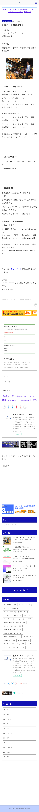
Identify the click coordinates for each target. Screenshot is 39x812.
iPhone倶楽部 (24, 640)
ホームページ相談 (26, 605)
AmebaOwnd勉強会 (12, 636)
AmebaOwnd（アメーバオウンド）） (6, 21)
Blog (20, 644)
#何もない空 (18, 647)
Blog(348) (28, 299)
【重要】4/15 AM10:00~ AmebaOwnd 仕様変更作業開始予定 (19, 400)
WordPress (9, 644)
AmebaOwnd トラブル (12, 633)
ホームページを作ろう (20, 590)
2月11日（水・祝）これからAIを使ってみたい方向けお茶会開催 (19, 396)
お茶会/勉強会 (10, 605)
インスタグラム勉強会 (12, 615)
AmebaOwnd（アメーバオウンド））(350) (13, 299)
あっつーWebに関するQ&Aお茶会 (16, 612)
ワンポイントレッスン (12, 626)
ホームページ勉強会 (11, 608)
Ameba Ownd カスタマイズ (14, 622)
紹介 (7, 647)
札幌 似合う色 (28, 636)
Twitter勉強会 (9, 640)
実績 (27, 615)
